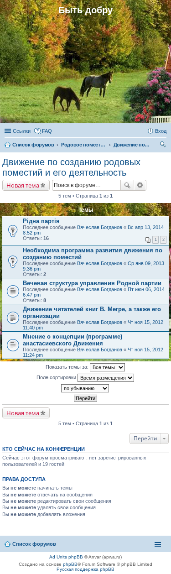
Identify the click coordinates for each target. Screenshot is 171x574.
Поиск (127, 185)
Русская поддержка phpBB (85, 569)
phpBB (70, 564)
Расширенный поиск (140, 185)
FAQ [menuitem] (47, 131)
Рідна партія (41, 221)
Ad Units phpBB (66, 556)
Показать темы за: (68, 367)
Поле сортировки (57, 377)
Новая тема (22, 185)
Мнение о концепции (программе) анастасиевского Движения (72, 340)
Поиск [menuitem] (163, 145)
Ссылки (22, 131)
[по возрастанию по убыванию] (85, 388)
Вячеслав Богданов (99, 227)
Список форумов (34, 544)
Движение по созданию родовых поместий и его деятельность (71, 167)
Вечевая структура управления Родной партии (92, 283)
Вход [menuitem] (160, 131)
